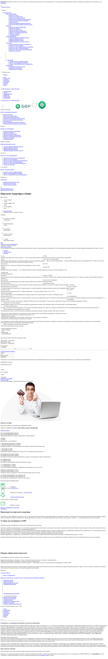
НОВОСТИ (6, 95)
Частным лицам (7, 12)
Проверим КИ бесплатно (7, 188)
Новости (6, 83)
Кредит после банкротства (16, 16)
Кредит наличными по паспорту (9, 112)
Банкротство (9, 65)
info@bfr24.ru (14, 488)
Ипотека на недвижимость (7, 128)
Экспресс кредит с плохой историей (18, 61)
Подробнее (3, 3)
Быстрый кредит (13, 22)
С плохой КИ (9, 60)
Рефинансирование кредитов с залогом (19, 41)
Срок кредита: (4, 346)
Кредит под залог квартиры (16, 45)
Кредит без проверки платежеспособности (20, 23)
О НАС (5, 92)
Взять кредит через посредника (17, 18)
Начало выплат (4, 355)
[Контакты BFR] (5, 505)
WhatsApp (41, 577)
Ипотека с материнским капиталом (18, 32)
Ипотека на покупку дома (15, 29)
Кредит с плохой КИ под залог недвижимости (21, 64)
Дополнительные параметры (8, 351)
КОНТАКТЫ (7, 98)
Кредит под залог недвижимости (9, 155)
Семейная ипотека (14, 35)
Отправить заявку (5, 430)
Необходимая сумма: (6, 341)
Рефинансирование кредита (16, 39)
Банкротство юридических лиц (17, 66)
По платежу (12, 340)
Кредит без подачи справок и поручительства (20, 24)
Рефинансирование (11, 36)
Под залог (8, 43)
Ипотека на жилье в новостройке (17, 27)
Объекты (6, 253)
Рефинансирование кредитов (8, 144)
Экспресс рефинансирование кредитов (19, 37)
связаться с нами (44, 655)
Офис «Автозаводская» (9, 575)
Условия (6, 250)
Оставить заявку (8, 211)
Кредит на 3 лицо (13, 15)
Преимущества (7, 252)
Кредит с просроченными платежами (18, 62)
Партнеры (6, 79)
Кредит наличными (11, 14)
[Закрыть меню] (1, 187)
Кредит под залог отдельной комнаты (18, 48)
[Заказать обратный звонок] (5, 497)
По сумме (4, 340)
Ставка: (2, 352)
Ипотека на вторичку (14, 28)
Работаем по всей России (7, 577)
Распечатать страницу (6, 246)
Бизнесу (6, 74)
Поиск (5, 85)
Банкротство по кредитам (15, 69)
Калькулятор (7, 81)
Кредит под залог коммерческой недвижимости (21, 47)
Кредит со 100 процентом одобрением (19, 20)
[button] (8, 351)
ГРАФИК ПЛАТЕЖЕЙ (6, 378)
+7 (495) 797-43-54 (27, 492)
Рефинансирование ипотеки (16, 40)
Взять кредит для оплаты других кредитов (20, 19)
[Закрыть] (1, 6)
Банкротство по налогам (15, 68)
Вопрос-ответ (7, 78)
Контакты (6, 82)
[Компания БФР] (23, 108)
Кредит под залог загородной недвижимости (20, 49)
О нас (5, 77)
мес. (31, 348)
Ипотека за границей (14, 33)
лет (15, 348)
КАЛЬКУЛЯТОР (8, 94)
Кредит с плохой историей (7, 169)
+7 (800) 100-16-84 (27, 577)
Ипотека (8, 25)
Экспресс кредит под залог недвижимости (20, 44)
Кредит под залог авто (15, 50)
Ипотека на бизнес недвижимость (17, 31)
